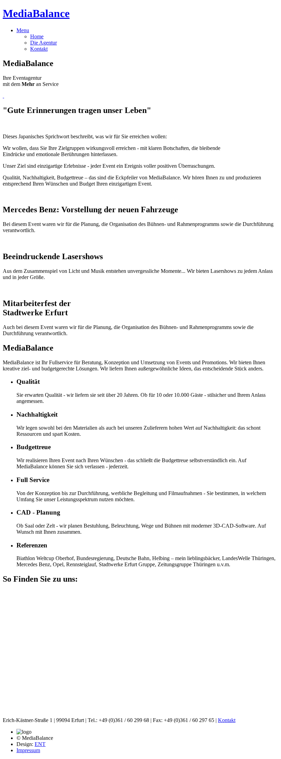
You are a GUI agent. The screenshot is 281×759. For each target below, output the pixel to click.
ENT (40, 744)
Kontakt (39, 49)
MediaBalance (36, 13)
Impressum (28, 750)
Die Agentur (43, 43)
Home (37, 36)
